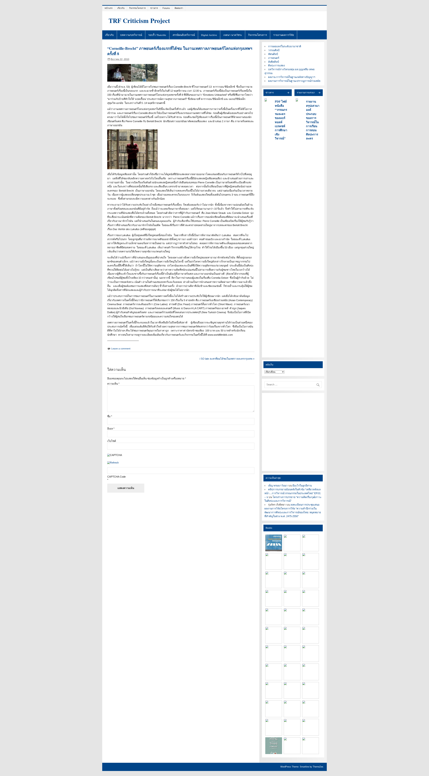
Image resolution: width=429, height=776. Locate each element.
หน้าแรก (109, 8)
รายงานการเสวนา (306, 92)
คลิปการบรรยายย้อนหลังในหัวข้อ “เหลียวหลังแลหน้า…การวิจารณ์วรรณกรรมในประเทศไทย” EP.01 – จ (292, 493)
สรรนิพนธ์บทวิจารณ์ (184, 35)
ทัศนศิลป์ (273, 54)
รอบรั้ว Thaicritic (157, 35)
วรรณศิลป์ (274, 50)
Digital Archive (209, 35)
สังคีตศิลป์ (273, 61)
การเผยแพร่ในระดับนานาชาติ (284, 46)
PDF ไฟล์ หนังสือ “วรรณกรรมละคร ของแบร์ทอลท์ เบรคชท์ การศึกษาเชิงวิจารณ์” (281, 119)
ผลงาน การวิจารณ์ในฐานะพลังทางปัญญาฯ (291, 77)
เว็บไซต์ (111, 441)
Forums (166, 8)
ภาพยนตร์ (273, 57)
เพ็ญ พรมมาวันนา (278, 485)
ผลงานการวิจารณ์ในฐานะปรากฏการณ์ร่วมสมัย (294, 80)
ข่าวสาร (154, 8)
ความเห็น (113, 383)
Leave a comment (120, 348)
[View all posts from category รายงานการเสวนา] (319, 92)
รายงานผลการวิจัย (283, 35)
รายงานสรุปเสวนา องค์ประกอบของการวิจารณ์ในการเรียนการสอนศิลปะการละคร (312, 119)
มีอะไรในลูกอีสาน (302, 485)
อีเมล (110, 428)
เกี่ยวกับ (121, 8)
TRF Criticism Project (139, 20)
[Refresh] (113, 462)
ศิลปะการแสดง (276, 65)
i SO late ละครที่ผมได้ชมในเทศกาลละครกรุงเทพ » (227, 358)
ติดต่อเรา (179, 8)
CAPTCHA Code (116, 476)
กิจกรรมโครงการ (137, 8)
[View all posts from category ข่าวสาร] (288, 92)
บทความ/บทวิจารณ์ (131, 35)
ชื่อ (109, 416)
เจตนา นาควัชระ (232, 35)
